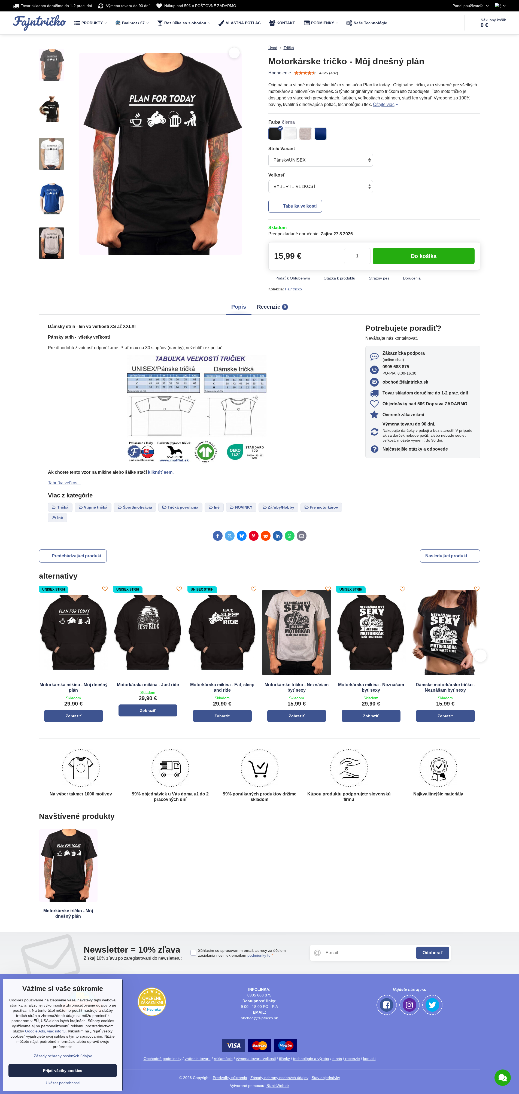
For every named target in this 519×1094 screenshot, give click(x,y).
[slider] (305, 73)
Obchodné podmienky (162, 1058)
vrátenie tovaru (198, 1058)
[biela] (290, 133)
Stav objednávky (326, 1077)
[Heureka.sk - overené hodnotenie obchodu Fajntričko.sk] (152, 1015)
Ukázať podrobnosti (63, 1083)
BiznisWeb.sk (277, 1085)
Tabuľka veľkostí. (64, 483)
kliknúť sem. (161, 472)
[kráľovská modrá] (320, 133)
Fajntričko (293, 289)
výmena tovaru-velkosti (256, 1058)
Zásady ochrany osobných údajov (279, 1077)
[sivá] (305, 133)
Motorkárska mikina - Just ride (148, 684)
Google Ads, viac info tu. (46, 1031)
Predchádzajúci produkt (76, 556)
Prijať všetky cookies (62, 1070)
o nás (337, 1058)
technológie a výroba (311, 1058)
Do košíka (423, 256)
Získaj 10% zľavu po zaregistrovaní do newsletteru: (133, 958)
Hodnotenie (279, 73)
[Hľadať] (456, 23)
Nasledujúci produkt (446, 556)
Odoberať (433, 952)
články (284, 1058)
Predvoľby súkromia (230, 1077)
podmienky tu (259, 955)
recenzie (352, 1058)
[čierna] (274, 133)
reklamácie (223, 1058)
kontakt (369, 1058)
